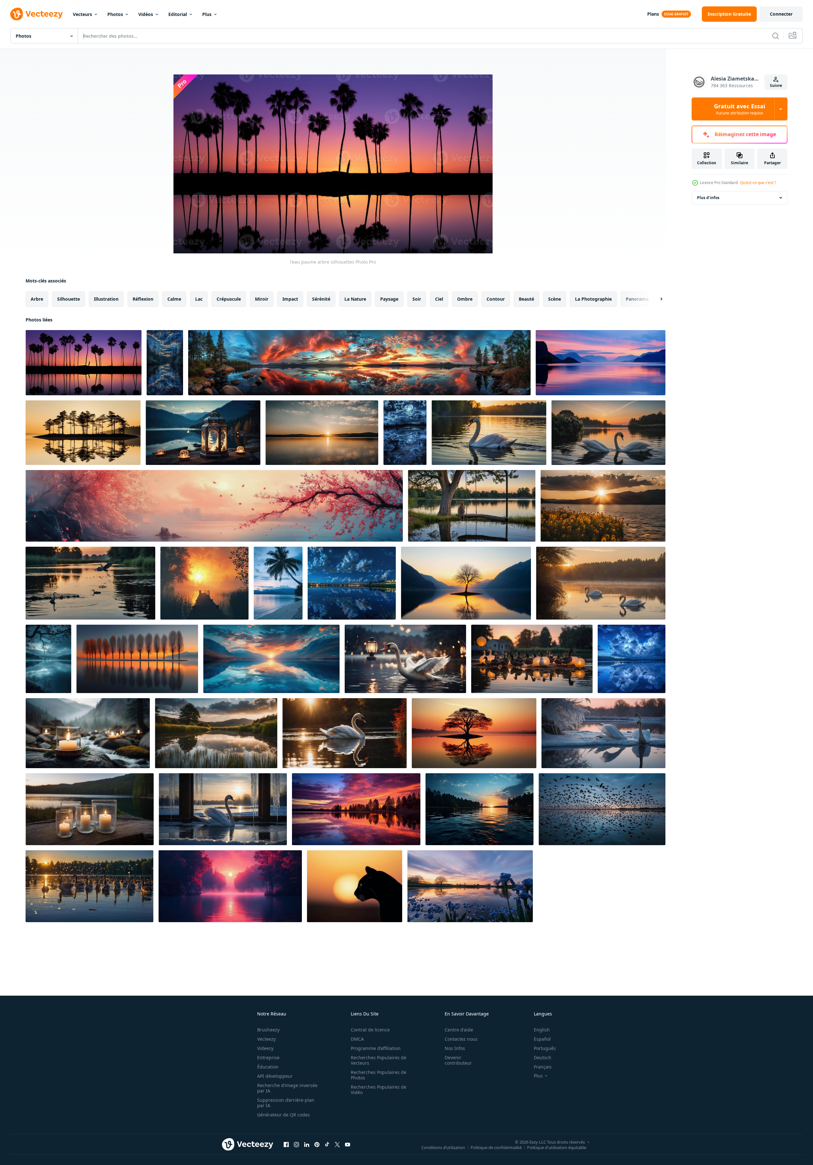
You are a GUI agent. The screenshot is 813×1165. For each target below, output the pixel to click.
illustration (106, 299)
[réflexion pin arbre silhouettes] (83, 432)
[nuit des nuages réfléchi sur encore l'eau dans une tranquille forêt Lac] (165, 362)
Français (543, 1067)
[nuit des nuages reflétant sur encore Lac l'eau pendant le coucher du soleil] (359, 362)
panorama (637, 299)
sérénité (321, 299)
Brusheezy (268, 1030)
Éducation (268, 1067)
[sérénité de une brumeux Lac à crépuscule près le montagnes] (48, 659)
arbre (37, 299)
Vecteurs (82, 14)
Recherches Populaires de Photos (378, 1075)
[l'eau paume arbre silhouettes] (84, 362)
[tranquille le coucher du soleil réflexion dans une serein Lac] (216, 733)
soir (416, 299)
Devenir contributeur (458, 1060)
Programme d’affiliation (376, 1048)
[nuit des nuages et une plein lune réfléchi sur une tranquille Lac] (404, 432)
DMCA (357, 1039)
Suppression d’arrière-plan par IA (285, 1102)
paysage (389, 299)
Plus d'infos (708, 197)
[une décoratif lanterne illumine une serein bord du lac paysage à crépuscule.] (203, 432)
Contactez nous (461, 1039)
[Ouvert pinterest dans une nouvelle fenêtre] (316, 1144)
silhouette (68, 299)
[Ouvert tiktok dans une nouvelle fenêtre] (327, 1144)
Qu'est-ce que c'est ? (758, 182)
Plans (653, 14)
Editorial (177, 14)
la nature (355, 299)
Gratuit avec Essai (739, 109)
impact (290, 299)
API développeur (275, 1076)
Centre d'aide (459, 1030)
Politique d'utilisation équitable (556, 1147)
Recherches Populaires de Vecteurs (378, 1060)
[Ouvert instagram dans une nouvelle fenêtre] (296, 1144)
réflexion (143, 299)
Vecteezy (266, 1039)
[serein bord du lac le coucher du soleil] (470, 886)
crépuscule (229, 299)
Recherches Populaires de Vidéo (378, 1089)
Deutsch (542, 1057)
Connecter (781, 14)
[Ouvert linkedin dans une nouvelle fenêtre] (306, 1144)
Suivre (776, 85)
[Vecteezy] (36, 14)
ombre (464, 299)
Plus (206, 14)
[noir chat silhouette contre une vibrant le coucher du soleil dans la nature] (354, 886)
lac (199, 299)
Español (542, 1039)
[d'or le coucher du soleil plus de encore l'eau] (603, 506)
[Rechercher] (775, 36)
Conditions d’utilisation (443, 1147)
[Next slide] (656, 299)
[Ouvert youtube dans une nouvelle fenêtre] (347, 1144)
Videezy (265, 1048)
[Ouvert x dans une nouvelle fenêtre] (337, 1144)
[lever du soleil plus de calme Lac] (321, 432)
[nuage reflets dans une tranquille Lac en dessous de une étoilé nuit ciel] (352, 583)
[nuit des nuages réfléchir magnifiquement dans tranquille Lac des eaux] (631, 659)
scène (554, 299)
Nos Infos (455, 1048)
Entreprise (268, 1057)
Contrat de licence (370, 1030)
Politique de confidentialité (496, 1147)
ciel (439, 299)
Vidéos (145, 14)
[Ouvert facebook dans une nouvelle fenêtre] (286, 1144)
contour (496, 299)
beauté (526, 299)
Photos (115, 14)
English (542, 1030)
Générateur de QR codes (283, 1115)
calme (174, 299)
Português (545, 1048)
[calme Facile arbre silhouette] (474, 733)
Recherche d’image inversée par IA (287, 1088)
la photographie (593, 299)
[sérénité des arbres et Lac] (356, 809)
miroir (261, 299)
